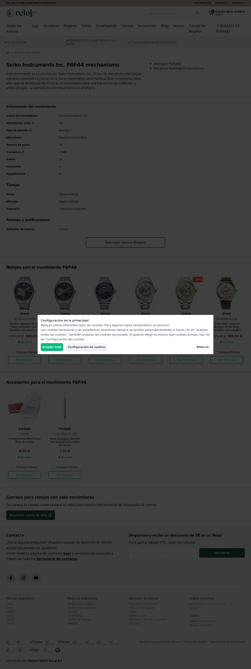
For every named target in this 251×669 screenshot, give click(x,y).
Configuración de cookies (87, 347)
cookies (97, 325)
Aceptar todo (52, 347)
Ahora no (202, 347)
